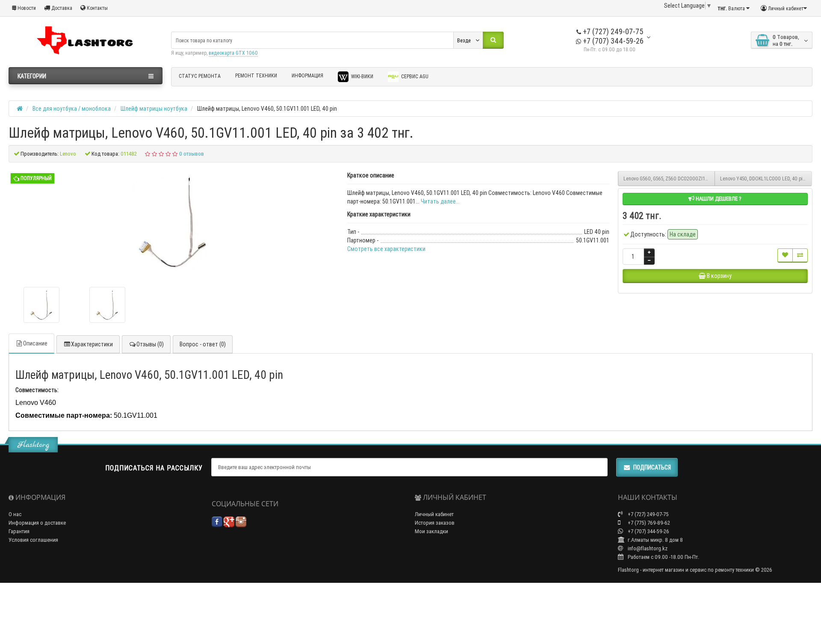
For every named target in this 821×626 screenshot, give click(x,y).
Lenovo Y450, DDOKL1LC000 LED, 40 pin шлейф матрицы (766, 178)
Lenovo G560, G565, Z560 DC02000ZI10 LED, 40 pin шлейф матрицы (669, 178)
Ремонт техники (256, 75)
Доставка (61, 8)
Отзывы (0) (150, 344)
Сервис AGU (414, 76)
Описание (35, 343)
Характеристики (92, 344)
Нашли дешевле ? (717, 198)
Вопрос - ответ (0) (203, 344)
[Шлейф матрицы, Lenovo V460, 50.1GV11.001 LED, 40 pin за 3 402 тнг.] (41, 305)
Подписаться (652, 467)
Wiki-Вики (361, 76)
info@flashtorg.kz (646, 548)
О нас (15, 514)
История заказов (435, 522)
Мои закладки (431, 531)
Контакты (97, 8)
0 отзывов (191, 153)
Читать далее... (440, 201)
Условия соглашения (33, 539)
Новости (26, 8)
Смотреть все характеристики (386, 249)
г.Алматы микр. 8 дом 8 (654, 539)
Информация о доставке (37, 522)
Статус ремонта (200, 76)
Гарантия (19, 531)
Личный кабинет (434, 514)
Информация (307, 75)
